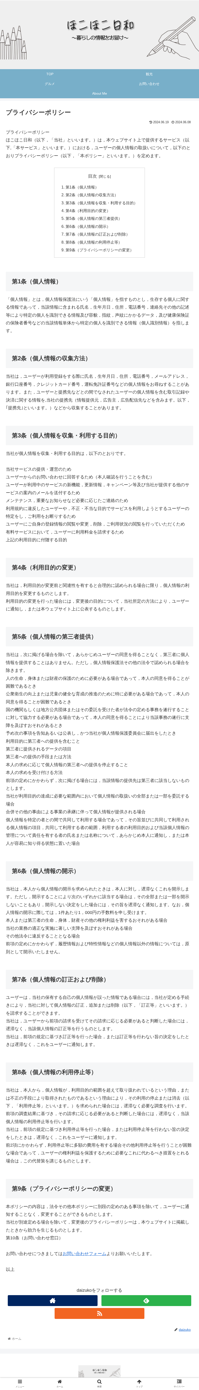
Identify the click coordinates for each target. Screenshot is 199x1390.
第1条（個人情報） (82, 187)
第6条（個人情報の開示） (88, 226)
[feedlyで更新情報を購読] (146, 1300)
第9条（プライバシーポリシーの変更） (100, 250)
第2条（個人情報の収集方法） (92, 195)
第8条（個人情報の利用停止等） (94, 242)
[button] (184, 782)
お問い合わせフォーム (84, 1253)
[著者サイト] (53, 1300)
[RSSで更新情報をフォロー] (100, 1313)
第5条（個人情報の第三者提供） (94, 218)
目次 (92, 176)
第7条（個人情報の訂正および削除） (98, 234)
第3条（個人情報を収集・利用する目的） (102, 203)
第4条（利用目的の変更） (88, 210)
